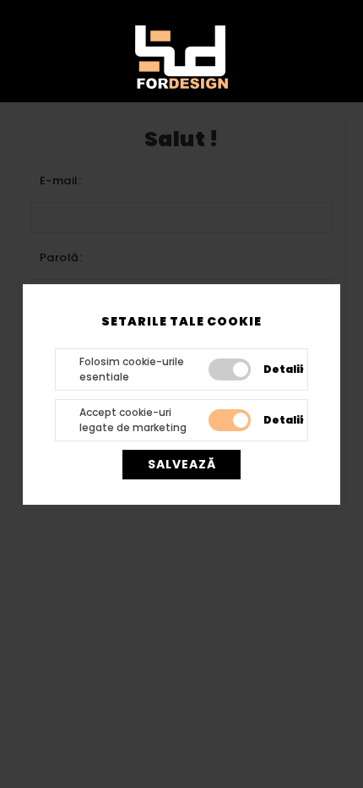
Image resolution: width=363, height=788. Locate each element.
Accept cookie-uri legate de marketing (133, 420)
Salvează (182, 464)
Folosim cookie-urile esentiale (131, 369)
